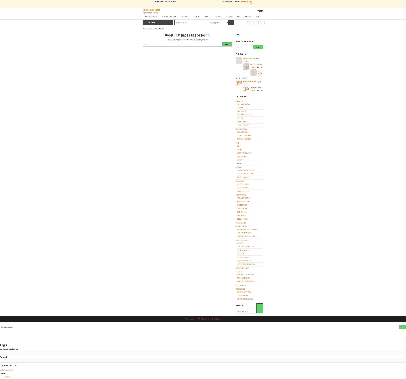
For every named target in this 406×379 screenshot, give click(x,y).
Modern (207, 17)
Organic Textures (243, 257)
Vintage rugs (240, 289)
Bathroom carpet (243, 104)
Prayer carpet (241, 223)
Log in (16, 366)
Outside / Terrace (243, 125)
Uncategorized (241, 285)
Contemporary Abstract (246, 247)
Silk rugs (229, 17)
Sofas (239, 160)
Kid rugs (239, 167)
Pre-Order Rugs (151, 17)
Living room (241, 122)
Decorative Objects (244, 153)
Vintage (218, 17)
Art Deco (240, 243)
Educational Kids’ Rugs (245, 170)
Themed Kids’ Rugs (243, 177)
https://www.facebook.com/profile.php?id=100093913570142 (248, 22)
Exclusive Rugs (241, 129)
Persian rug (241, 215)
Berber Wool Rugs (243, 202)
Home (258, 17)
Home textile (241, 156)
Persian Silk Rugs (243, 278)
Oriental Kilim (242, 212)
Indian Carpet (242, 209)
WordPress (202, 319)
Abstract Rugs (242, 184)
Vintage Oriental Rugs (245, 299)
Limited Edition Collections (246, 236)
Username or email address (9, 349)
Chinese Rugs (242, 205)
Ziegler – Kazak (242, 219)
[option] (205, 376)
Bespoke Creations (244, 233)
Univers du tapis (151, 9)
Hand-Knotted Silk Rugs (245, 275)
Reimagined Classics (244, 261)
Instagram (252, 22)
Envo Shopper (216, 319)
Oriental (196, 17)
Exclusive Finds (242, 132)
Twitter (255, 22)
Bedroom (240, 108)
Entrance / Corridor (244, 115)
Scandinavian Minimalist (246, 264)
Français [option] (7, 377)
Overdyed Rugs (242, 295)
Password (4, 357)
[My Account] (254, 11)
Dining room (241, 111)
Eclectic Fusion (242, 250)
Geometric (241, 254)
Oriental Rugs (241, 195)
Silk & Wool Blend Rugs (245, 282)
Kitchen (240, 118)
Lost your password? (6, 370)
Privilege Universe (244, 17)
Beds (239, 146)
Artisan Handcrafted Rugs (247, 229)
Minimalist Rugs (243, 191)
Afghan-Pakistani (243, 198)
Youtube (259, 22)
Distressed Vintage (244, 292)
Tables (239, 163)
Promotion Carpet (242, 268)
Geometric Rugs (243, 188)
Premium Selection (244, 139)
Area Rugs (185, 17)
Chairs (239, 149)
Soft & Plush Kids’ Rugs (245, 174)
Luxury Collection (244, 136)
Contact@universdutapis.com (263, 22)
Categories (151, 23)
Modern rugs (240, 181)
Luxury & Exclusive (169, 17)
